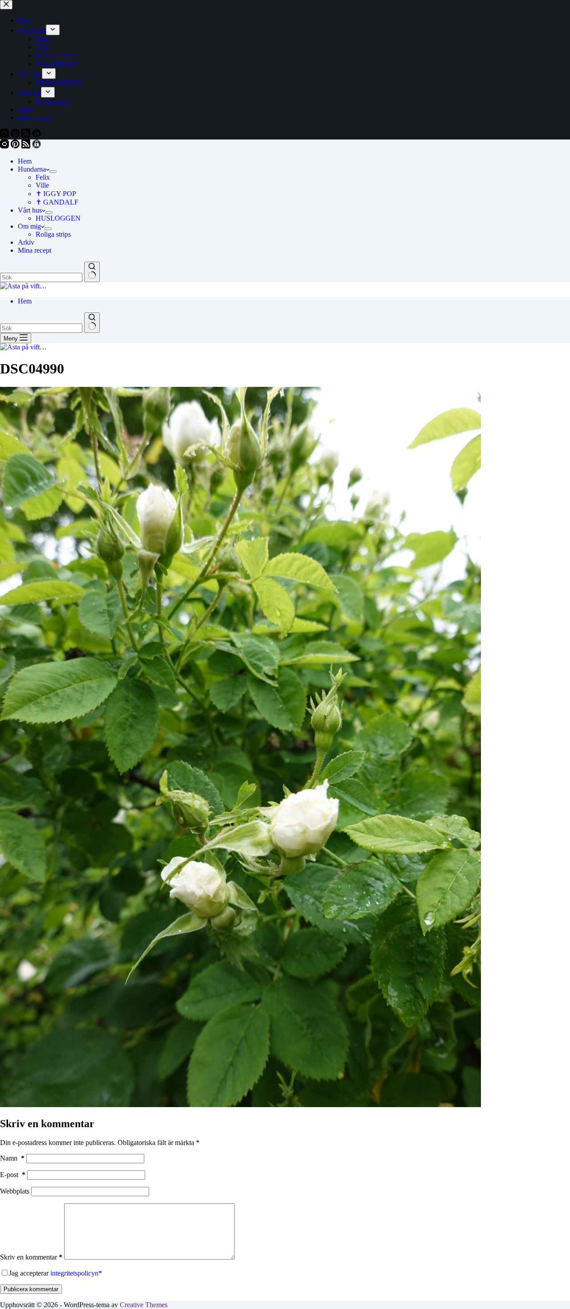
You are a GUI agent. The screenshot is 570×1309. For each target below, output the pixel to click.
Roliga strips (53, 234)
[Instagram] (5, 146)
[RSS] (26, 146)
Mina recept (34, 250)
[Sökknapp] (92, 272)
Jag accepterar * (55, 1273)
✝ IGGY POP (56, 193)
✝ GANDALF (57, 202)
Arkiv (26, 242)
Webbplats (14, 1191)
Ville (42, 185)
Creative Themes (143, 1305)
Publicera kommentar (31, 1289)
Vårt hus (30, 210)
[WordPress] (36, 146)
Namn (12, 1158)
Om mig (29, 226)
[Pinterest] (16, 146)
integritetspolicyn (74, 1273)
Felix (43, 177)
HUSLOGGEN (58, 218)
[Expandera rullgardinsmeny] (53, 171)
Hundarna (32, 169)
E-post (12, 1174)
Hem (25, 161)
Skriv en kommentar (31, 1257)
